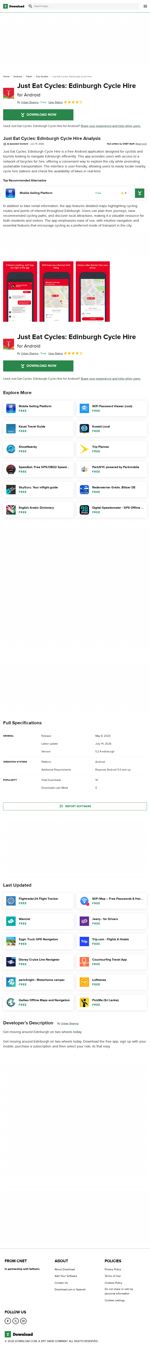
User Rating (55, 102)
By (27, 102)
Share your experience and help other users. (111, 126)
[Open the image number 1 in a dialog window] (56, 291)
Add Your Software (66, 1276)
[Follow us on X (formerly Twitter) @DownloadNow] (15, 1321)
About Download (65, 1269)
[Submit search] (30, 6)
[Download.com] (13, 6)
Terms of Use (113, 1276)
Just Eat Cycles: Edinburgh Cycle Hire (76, 90)
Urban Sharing (70, 1023)
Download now (41, 115)
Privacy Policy (113, 1269)
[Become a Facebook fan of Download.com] (8, 1321)
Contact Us (61, 1283)
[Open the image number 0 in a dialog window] (20, 291)
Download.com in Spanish (70, 1289)
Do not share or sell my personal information (119, 1291)
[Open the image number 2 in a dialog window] (93, 291)
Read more (141, 143)
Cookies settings (115, 1300)
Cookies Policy (113, 1283)
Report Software (78, 806)
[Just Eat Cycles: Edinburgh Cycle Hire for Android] (8, 93)
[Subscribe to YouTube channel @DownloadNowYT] (23, 1321)
